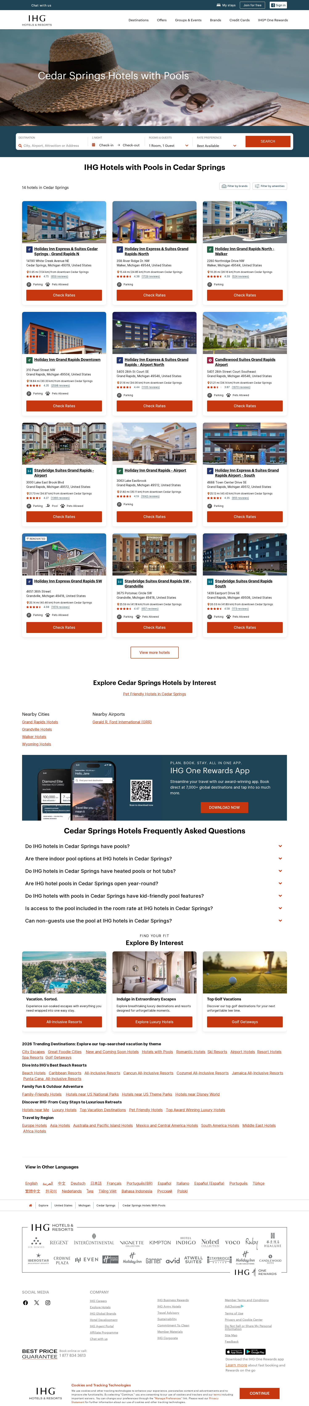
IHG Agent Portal (102, 1326)
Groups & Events (188, 20)
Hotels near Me (35, 1110)
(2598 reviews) (60, 385)
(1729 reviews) (151, 276)
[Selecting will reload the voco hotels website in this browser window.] (232, 1242)
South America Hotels (220, 1125)
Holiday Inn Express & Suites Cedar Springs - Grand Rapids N (66, 251)
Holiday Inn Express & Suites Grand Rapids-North (156, 251)
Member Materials (170, 1331)
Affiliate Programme (104, 1332)
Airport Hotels (242, 1051)
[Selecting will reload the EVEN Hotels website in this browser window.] (86, 1259)
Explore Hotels (100, 1307)
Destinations (139, 20)
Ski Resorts (217, 1051)
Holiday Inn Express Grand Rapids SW (68, 581)
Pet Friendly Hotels (146, 1110)
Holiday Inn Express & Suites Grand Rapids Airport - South (247, 473)
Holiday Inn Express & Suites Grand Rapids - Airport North (156, 362)
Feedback (232, 1341)
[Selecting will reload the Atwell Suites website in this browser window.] (193, 1259)
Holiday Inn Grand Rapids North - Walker (244, 251)
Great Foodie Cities (65, 1051)
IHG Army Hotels (169, 1306)
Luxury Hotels (64, 1110)
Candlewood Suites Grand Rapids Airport (245, 362)
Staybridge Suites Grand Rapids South (243, 583)
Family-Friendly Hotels (42, 1094)
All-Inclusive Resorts (102, 1073)
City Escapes (33, 1051)
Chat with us (99, 1339)
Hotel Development (104, 1320)
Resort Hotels (269, 1051)
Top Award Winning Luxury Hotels (195, 1110)
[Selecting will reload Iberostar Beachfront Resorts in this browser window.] (38, 1259)
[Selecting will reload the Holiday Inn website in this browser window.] (132, 1259)
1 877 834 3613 (72, 1355)
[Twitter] (37, 1303)
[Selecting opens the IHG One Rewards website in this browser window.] (255, 1272)
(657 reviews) (149, 608)
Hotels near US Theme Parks (147, 1094)
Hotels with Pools (157, 1051)
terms (217, 1394)
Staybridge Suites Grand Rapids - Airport (64, 473)
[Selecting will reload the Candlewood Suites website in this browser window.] (270, 1259)
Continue (260, 1393)
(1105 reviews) (151, 387)
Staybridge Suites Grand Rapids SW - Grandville (158, 583)
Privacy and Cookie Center (244, 1319)
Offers (162, 20)
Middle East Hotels (259, 1125)
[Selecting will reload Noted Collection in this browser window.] (210, 1242)
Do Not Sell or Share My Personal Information (248, 1327)
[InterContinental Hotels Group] (37, 20)
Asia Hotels (60, 1125)
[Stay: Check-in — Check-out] (116, 145)
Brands (215, 20)
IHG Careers (98, 1301)
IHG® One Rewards (273, 20)
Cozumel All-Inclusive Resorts (203, 1073)
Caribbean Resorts (65, 1073)
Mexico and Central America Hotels (167, 1125)
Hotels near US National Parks (92, 1094)
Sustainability (167, 1319)
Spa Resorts (32, 1057)
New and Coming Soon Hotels (112, 1051)
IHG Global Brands (103, 1313)
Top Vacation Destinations (103, 1110)
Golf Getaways (58, 1057)
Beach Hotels (34, 1073)
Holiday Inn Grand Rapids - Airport (155, 470)
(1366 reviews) (60, 497)
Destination (26, 137)
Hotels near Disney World (197, 1094)
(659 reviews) (59, 276)
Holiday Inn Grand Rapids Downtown (67, 360)
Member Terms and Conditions (247, 1300)
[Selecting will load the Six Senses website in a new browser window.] (36, 1242)
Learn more (236, 1364)
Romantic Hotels (190, 1051)
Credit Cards (240, 20)
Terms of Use (234, 1313)
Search (268, 141)
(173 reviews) (240, 608)
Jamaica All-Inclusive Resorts (257, 1073)
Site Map (231, 1335)
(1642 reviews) (150, 496)
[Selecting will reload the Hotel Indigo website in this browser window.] (186, 1242)
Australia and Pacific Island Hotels (103, 1125)
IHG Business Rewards (173, 1300)
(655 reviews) (240, 497)
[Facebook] (26, 1303)
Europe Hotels (34, 1125)
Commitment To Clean (173, 1325)
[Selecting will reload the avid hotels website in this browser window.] (173, 1259)
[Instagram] (48, 1303)
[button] (278, 5)
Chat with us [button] (41, 5)
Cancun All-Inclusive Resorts (148, 1073)
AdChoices (232, 1306)
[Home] (30, 1205)
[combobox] (53, 145)
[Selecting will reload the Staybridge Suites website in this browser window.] (219, 1259)
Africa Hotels (34, 1131)
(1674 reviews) (60, 607)
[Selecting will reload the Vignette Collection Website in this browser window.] (132, 1242)
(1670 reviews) (241, 387)
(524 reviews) (240, 276)
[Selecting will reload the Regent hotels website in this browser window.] (59, 1242)
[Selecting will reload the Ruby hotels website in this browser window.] (252, 1242)
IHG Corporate (167, 1338)
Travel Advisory (168, 1312)
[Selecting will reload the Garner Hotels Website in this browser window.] (154, 1259)
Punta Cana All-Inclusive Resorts (52, 1078)
